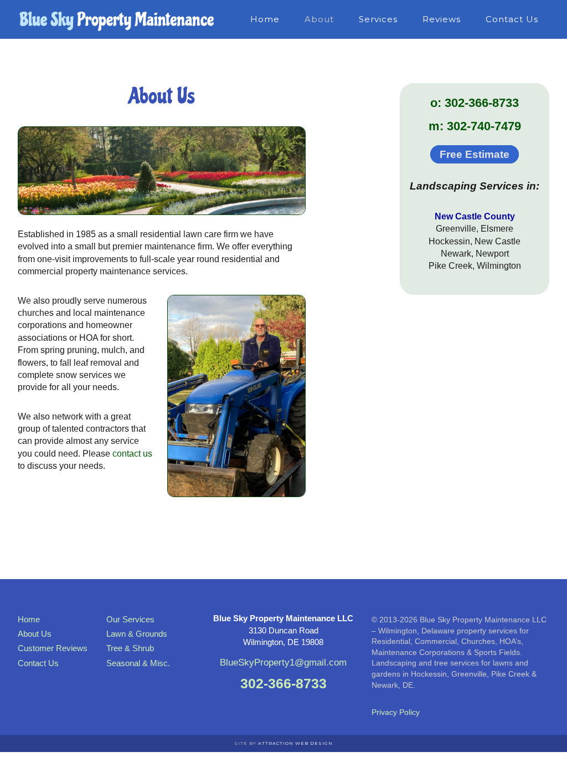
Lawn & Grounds (136, 633)
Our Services (130, 619)
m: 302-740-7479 (475, 126)
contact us (132, 453)
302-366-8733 (283, 683)
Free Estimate (474, 154)
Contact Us (38, 663)
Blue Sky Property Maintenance (117, 19)
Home (29, 619)
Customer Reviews (52, 648)
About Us (34, 633)
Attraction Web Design (295, 743)
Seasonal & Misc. (138, 663)
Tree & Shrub (130, 648)
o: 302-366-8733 (474, 103)
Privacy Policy (396, 712)
